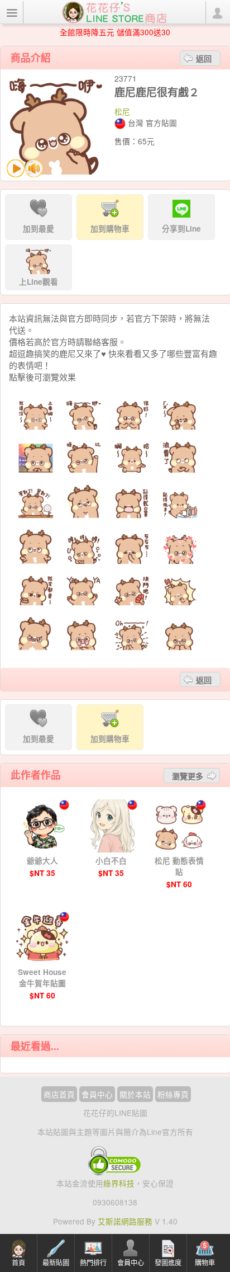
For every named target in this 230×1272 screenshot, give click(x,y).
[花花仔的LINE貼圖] (114, 11)
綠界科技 (119, 1183)
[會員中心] (217, 12)
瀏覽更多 (187, 775)
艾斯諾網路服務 (125, 1221)
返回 (204, 58)
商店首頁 (59, 1094)
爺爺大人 (42, 860)
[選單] (11, 12)
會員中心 (97, 1094)
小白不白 (111, 860)
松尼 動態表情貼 (179, 866)
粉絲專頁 (173, 1094)
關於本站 (135, 1094)
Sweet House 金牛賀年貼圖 (42, 977)
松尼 (122, 111)
